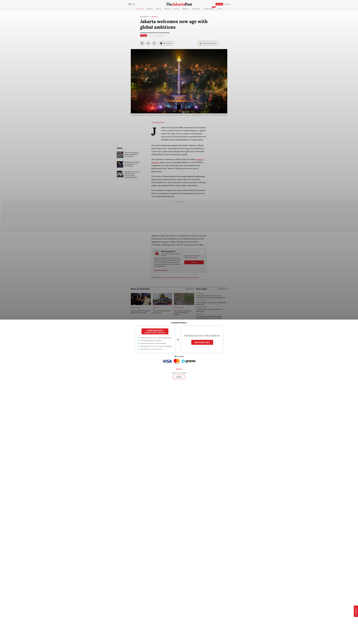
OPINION (167, 8)
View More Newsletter (161, 270)
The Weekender (208, 8)
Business (150, 8)
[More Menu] (130, 4)
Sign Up (194, 262)
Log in (179, 377)
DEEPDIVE (185, 8)
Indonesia (139, 8)
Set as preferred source (209, 43)
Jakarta (154, 16)
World (158, 8)
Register (179, 369)
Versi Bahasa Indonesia (158, 122)
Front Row (196, 8)
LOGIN (228, 4)
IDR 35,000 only (202, 342)
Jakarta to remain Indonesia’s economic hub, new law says (178, 277)
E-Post (219, 8)
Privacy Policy (194, 257)
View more (189, 289)
